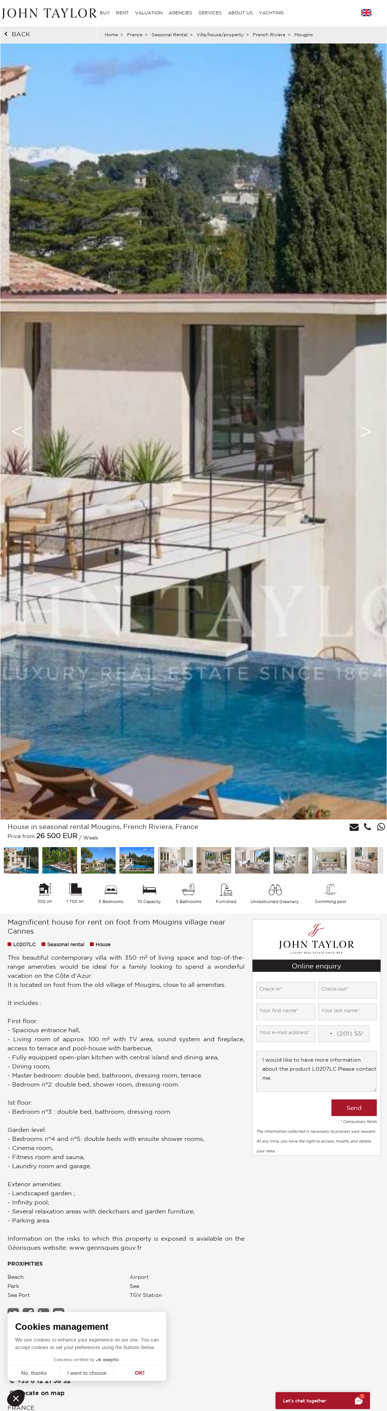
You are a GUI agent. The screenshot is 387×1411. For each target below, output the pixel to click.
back (21, 34)
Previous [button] (17, 431)
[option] (193, 431)
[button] (16, 1398)
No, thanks (34, 1373)
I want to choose (87, 1373)
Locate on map (40, 1393)
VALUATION (149, 12)
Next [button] (366, 431)
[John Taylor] (48, 12)
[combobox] (326, 1034)
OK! (140, 1373)
